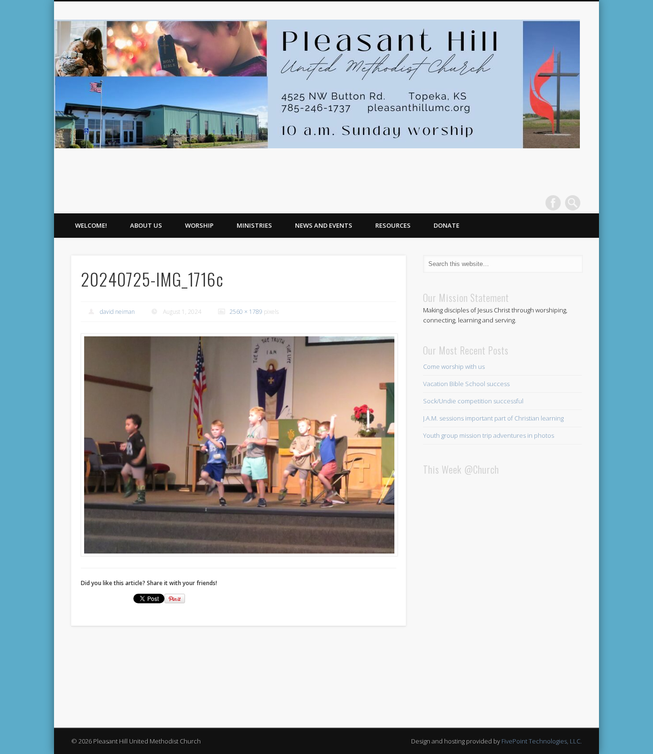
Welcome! (91, 225)
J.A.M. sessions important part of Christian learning (493, 418)
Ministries (254, 225)
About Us (146, 225)
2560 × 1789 (245, 312)
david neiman (117, 312)
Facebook (553, 203)
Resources (393, 225)
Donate (446, 225)
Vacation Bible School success (466, 383)
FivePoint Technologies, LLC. (541, 741)
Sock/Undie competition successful (473, 401)
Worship (199, 225)
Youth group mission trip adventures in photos (488, 435)
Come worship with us (454, 366)
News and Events (323, 225)
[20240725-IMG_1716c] (238, 444)
